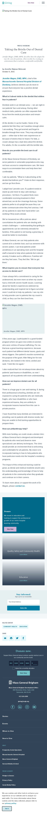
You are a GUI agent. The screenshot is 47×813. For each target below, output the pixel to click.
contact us (20, 486)
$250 (21, 663)
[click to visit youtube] (34, 707)
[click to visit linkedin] (20, 707)
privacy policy (10, 803)
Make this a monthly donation (24, 668)
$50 (11, 663)
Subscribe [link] (23, 608)
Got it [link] (7, 808)
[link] (23, 515)
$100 (16, 663)
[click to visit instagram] (27, 707)
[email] (5, 638)
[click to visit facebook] (13, 707)
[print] (11, 638)
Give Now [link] (31, 3)
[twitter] (17, 638)
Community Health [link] (10, 626)
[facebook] (24, 638)
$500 (27, 663)
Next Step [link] (23, 673)
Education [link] (23, 626)
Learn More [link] (23, 554)
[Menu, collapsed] (43, 3)
